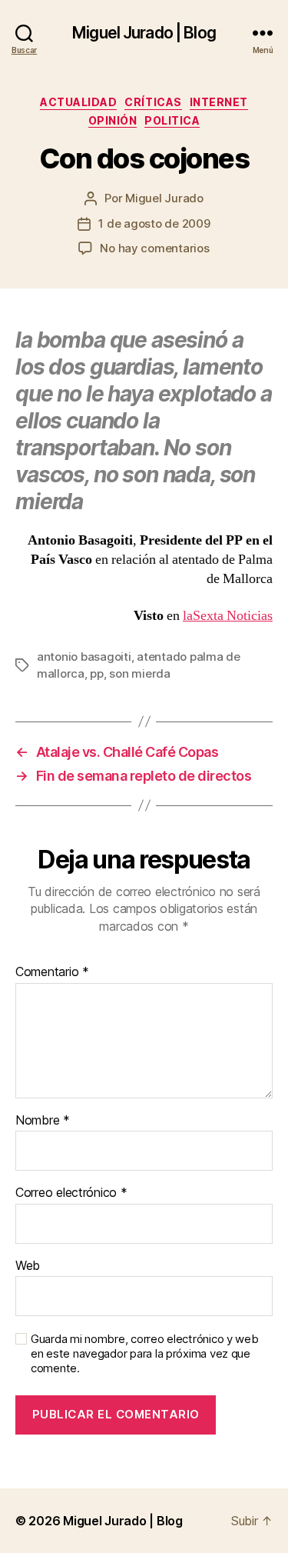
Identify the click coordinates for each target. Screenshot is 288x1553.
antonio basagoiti (84, 656)
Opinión (112, 120)
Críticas (152, 101)
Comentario (52, 972)
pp (97, 673)
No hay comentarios (154, 248)
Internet (219, 101)
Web (27, 1266)
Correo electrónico (71, 1193)
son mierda (139, 673)
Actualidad (78, 101)
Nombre (42, 1121)
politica (172, 120)
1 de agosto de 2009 (154, 223)
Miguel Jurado (164, 198)
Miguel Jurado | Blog (144, 33)
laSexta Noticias (228, 616)
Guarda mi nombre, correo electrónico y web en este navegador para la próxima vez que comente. (145, 1353)
